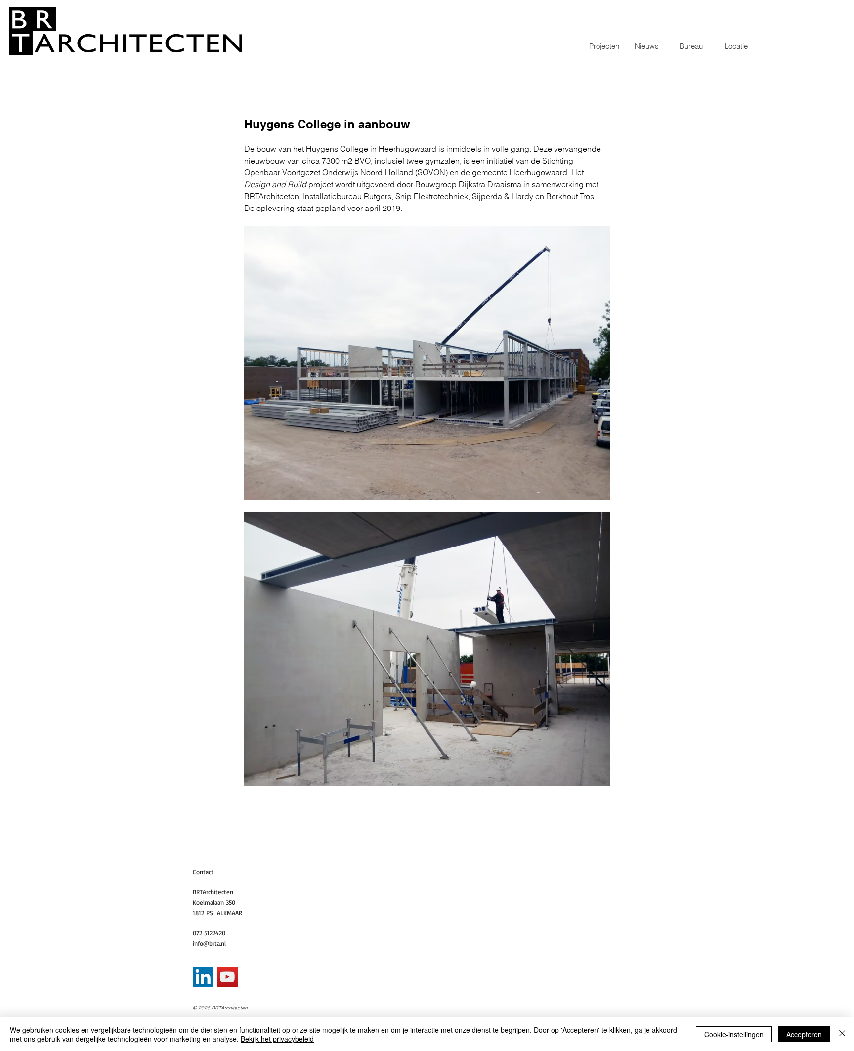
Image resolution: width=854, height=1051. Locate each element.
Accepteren (804, 1034)
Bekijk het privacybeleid (277, 1039)
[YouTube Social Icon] (227, 977)
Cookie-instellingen (734, 1034)
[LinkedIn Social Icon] (203, 977)
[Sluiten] (842, 1034)
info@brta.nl (209, 943)
